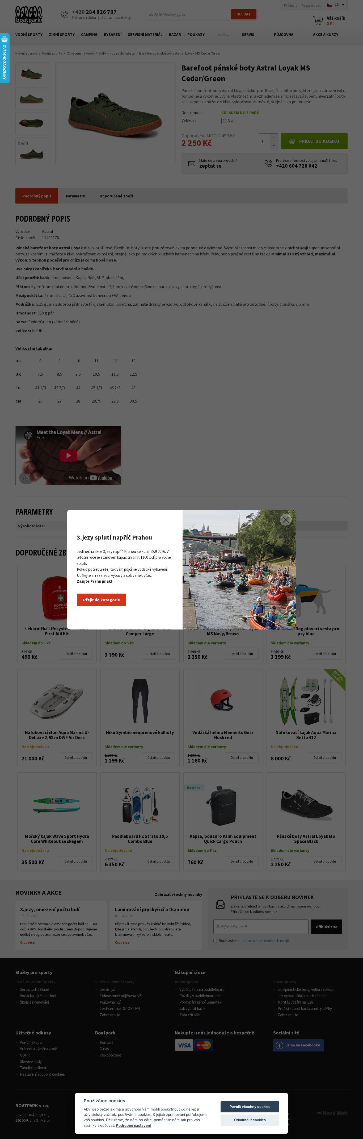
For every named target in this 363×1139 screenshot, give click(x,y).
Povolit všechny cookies (250, 1106)
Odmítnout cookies (250, 1120)
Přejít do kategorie (101, 599)
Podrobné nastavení (133, 1125)
